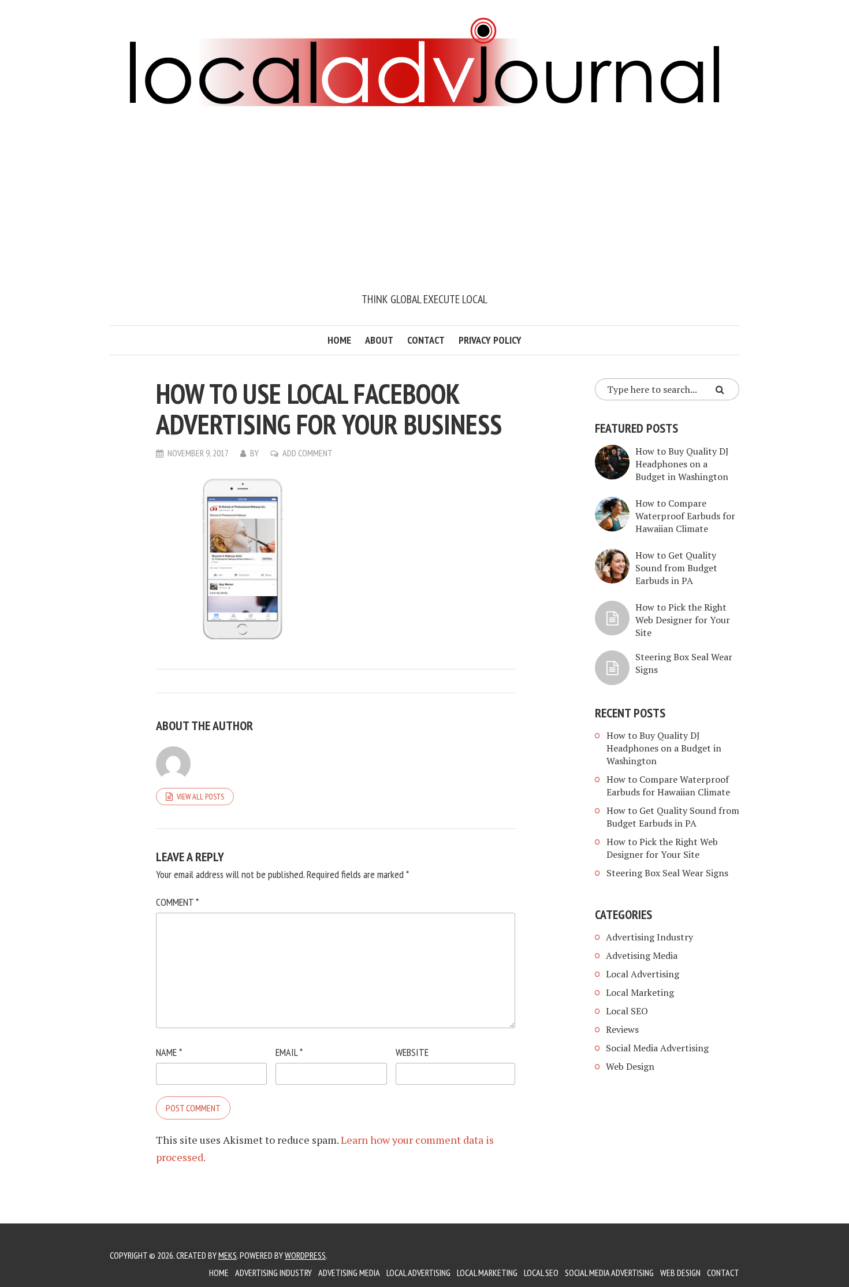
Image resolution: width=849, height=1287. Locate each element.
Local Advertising (642, 974)
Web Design (630, 1066)
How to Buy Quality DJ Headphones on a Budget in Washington (682, 464)
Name (169, 1052)
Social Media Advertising (657, 1047)
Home (339, 340)
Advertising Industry (649, 937)
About (379, 340)
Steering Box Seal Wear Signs (667, 872)
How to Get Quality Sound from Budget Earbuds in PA (676, 568)
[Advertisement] (424, 204)
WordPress (305, 1255)
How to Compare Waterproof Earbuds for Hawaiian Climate (685, 516)
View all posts (200, 796)
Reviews (622, 1029)
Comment (177, 902)
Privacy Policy (490, 340)
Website (412, 1052)
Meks (227, 1255)
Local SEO (627, 1011)
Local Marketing (640, 992)
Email (289, 1052)
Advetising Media (641, 955)
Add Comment (307, 453)
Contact (426, 340)
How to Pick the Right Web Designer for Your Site (682, 620)
